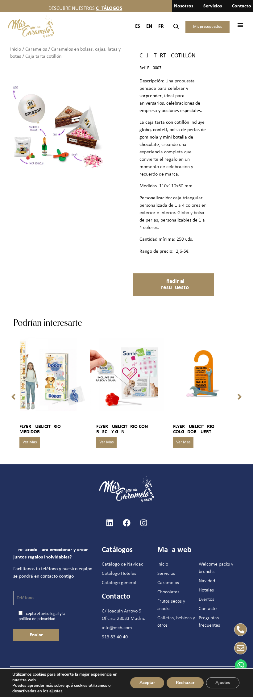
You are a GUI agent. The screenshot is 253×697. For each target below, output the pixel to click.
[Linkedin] (109, 523)
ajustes (55, 691)
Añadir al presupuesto (173, 285)
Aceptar (147, 683)
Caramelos (36, 49)
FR (161, 26)
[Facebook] (126, 523)
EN (149, 26)
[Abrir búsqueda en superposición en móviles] (176, 27)
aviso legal (50, 614)
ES (137, 26)
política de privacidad (37, 619)
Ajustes (222, 683)
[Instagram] (143, 523)
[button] (240, 25)
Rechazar (185, 683)
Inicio (15, 49)
